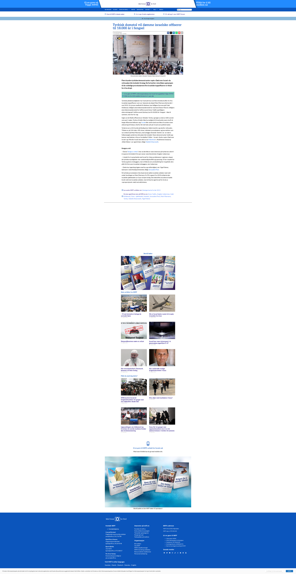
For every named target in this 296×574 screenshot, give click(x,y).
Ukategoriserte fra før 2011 (151, 190)
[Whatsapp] (178, 553)
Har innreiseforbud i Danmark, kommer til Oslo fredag (132, 369)
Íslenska (127, 565)
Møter (133, 9)
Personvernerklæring (140, 554)
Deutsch (120, 565)
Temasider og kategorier (141, 533)
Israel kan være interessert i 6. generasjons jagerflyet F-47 (160, 342)
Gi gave (115, 9)
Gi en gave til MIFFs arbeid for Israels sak (148, 448)
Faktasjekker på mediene (141, 537)
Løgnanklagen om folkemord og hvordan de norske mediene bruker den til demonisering (133, 429)
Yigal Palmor (146, 199)
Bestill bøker (148, 254)
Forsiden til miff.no (140, 529)
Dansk (114, 565)
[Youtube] (170, 553)
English (133, 565)
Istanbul (146, 196)
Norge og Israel (138, 535)
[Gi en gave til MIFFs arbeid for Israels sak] (148, 443)
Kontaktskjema (114, 529)
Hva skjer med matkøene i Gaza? (161, 398)
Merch (161, 9)
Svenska (107, 565)
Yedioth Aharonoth (152, 142)
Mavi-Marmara (166, 196)
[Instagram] (172, 553)
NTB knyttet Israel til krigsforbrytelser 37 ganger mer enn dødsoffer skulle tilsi (132, 400)
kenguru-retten (133, 151)
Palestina (152, 139)
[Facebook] (164, 553)
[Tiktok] (175, 553)
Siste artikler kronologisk (141, 531)
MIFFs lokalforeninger (141, 548)
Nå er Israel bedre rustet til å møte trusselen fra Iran (161, 315)
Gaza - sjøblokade (137, 196)
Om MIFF (137, 546)
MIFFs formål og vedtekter (142, 550)
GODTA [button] (289, 571)
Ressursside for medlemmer (142, 552)
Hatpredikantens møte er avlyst (132, 341)
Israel (143, 122)
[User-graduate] (186, 553)
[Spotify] (180, 553)
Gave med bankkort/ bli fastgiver (175, 540)
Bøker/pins (140, 9)
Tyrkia (126, 199)
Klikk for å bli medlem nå (203, 3)
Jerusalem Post (154, 170)
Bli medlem (108, 9)
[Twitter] (167, 553)
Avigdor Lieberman (163, 194)
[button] (171, 33)
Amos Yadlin (152, 194)
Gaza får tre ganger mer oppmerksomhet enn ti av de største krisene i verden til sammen (162, 429)
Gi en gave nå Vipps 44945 (91, 3)
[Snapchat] (183, 553)
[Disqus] (148, 224)
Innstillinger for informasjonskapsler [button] (274, 571)
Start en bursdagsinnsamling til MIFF (176, 546)
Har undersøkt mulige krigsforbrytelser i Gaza (157, 369)
